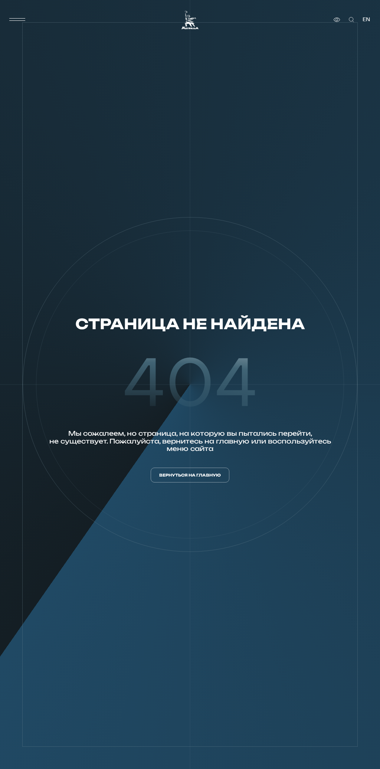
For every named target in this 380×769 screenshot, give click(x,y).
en (366, 19)
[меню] (17, 19)
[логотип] (190, 20)
